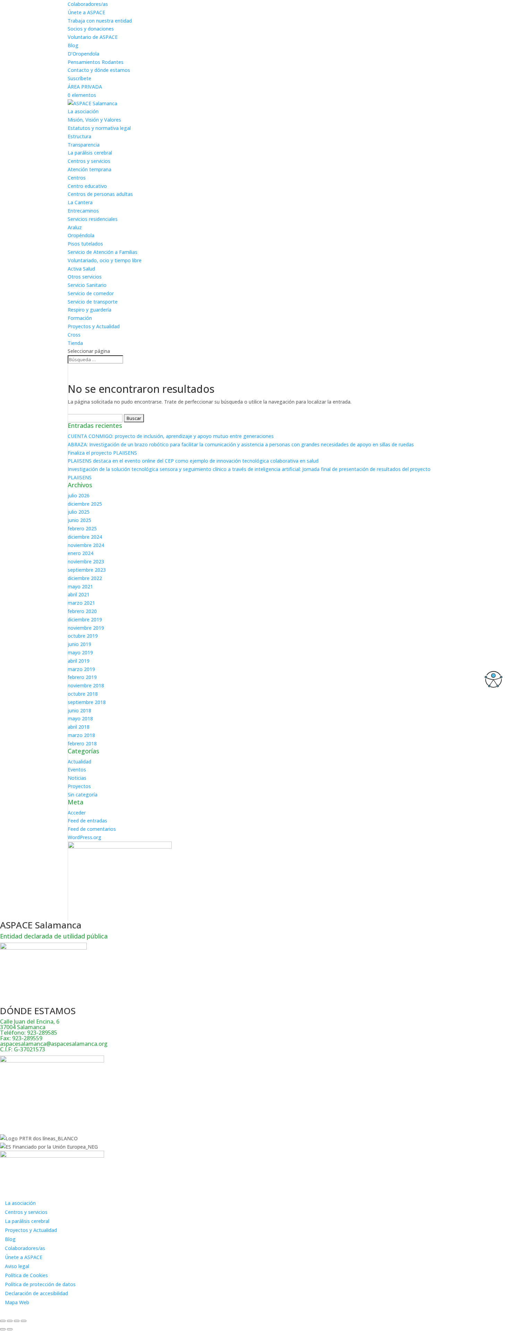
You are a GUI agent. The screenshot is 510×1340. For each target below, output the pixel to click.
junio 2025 (79, 520)
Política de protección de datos (40, 1284)
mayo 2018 (80, 718)
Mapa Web (17, 1302)
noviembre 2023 (86, 561)
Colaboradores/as (88, 4)
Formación (80, 318)
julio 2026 (79, 495)
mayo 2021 (80, 586)
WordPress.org (84, 837)
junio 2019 (79, 644)
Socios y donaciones (91, 28)
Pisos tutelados (85, 243)
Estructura (79, 136)
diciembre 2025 (85, 504)
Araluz (75, 227)
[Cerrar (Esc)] (23, 1321)
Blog (73, 45)
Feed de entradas (87, 820)
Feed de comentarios (92, 829)
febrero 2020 (82, 611)
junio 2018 (79, 710)
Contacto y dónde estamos (99, 70)
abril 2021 (79, 594)
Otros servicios (85, 276)
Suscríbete (79, 78)
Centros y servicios (89, 161)
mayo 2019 (80, 652)
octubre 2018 (83, 693)
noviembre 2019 (86, 627)
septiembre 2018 (87, 702)
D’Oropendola (83, 53)
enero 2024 (80, 553)
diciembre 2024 (85, 536)
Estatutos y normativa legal (99, 128)
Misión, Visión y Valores (94, 119)
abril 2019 (79, 660)
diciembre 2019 (85, 619)
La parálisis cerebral (90, 152)
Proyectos (79, 786)
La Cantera (80, 202)
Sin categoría (82, 794)
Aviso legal (17, 1266)
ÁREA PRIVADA (85, 86)
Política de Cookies (26, 1275)
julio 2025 (79, 511)
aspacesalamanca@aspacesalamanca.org (54, 1044)
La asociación (83, 111)
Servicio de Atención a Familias (102, 252)
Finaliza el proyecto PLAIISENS (102, 452)
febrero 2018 (82, 743)
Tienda (75, 343)
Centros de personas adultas (100, 194)
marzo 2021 (81, 602)
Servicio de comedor (91, 293)
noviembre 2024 (86, 545)
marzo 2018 (81, 735)
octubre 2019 (83, 635)
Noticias (77, 778)
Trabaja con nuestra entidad (100, 20)
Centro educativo (87, 186)
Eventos (77, 769)
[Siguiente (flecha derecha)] (9, 1329)
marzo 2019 (81, 669)
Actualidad (79, 761)
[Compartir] (16, 1321)
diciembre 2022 (85, 578)
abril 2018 (79, 726)
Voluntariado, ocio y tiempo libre (105, 260)
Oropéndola (81, 235)
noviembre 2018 (86, 685)
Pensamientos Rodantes (96, 62)
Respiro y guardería (89, 309)
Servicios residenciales (93, 219)
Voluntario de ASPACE (93, 37)
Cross (74, 334)
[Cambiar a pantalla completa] (9, 1321)
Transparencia (84, 144)
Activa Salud (81, 268)
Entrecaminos (83, 210)
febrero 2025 (82, 528)
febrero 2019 (82, 677)
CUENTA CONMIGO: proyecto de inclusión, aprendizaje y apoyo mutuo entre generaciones (171, 436)
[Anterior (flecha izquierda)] (3, 1329)
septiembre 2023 (87, 569)
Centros (77, 177)
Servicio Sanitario (87, 285)
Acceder (77, 812)
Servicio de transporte (93, 301)
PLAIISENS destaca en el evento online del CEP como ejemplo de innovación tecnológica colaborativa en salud (193, 460)
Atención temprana (89, 169)
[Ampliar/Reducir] (3, 1321)
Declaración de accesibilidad (36, 1293)
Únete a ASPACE (86, 12)
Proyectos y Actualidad (94, 326)
